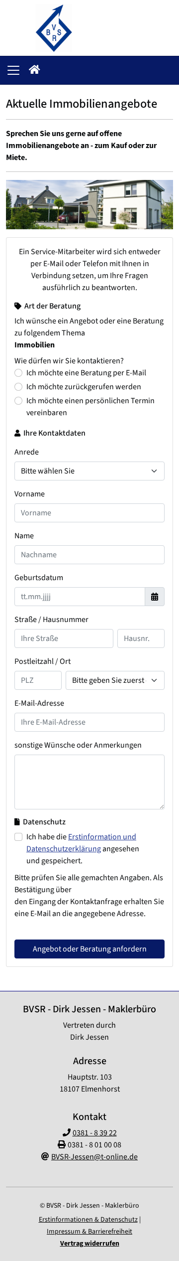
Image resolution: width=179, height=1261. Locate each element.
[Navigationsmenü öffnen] (13, 70)
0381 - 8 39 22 (95, 1132)
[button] (34, 70)
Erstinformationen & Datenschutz (88, 1220)
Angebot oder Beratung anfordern (90, 949)
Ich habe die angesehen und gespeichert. (82, 848)
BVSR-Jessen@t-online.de (94, 1156)
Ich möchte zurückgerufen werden (83, 386)
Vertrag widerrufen (89, 1244)
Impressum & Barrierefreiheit (89, 1232)
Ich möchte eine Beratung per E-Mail (86, 372)
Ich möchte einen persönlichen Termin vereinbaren (90, 406)
